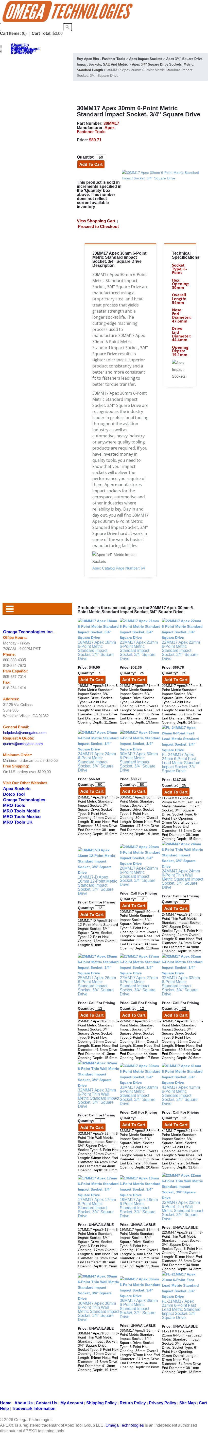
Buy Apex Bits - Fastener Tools (101, 59)
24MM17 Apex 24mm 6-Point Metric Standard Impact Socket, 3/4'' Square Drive (97, 762)
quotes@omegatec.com (23, 744)
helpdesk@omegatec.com (25, 733)
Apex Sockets (16, 788)
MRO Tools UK (17, 822)
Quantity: (85, 157)
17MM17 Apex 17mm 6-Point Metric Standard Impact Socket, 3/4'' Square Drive (97, 1207)
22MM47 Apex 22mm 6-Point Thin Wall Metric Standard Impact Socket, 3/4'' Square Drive (182, 1210)
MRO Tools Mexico (22, 816)
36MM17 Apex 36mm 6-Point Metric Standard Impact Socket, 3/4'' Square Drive (139, 1308)
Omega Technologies (24, 799)
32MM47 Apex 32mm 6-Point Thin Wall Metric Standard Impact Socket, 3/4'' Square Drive (98, 1098)
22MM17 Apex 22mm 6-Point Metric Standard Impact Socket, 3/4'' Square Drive (181, 650)
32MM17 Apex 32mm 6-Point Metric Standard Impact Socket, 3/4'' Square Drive (181, 986)
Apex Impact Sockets (145, 59)
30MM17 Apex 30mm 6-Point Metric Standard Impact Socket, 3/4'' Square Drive (139, 762)
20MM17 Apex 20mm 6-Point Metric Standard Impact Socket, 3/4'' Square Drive (139, 876)
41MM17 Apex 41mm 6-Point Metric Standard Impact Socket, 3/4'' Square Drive (181, 1095)
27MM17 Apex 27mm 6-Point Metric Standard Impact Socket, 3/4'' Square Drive (139, 986)
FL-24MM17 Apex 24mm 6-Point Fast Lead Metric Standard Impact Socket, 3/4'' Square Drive (181, 762)
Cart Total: (41, 33)
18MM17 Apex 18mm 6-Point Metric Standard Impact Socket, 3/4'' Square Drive (97, 650)
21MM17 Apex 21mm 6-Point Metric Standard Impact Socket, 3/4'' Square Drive (139, 650)
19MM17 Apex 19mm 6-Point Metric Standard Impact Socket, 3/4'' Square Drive (139, 1207)
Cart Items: (10, 33)
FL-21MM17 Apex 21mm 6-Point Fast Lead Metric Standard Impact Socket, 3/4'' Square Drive (181, 1309)
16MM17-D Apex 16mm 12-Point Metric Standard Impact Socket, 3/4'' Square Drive (97, 885)
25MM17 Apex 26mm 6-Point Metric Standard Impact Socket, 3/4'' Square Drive (97, 986)
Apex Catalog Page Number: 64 (118, 568)
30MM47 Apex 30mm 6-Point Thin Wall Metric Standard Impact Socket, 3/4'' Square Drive (98, 1311)
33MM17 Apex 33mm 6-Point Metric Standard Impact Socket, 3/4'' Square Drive (139, 1095)
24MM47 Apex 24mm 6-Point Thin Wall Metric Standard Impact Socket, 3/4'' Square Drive (182, 879)
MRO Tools (14, 805)
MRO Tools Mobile (21, 810)
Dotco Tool (14, 794)
